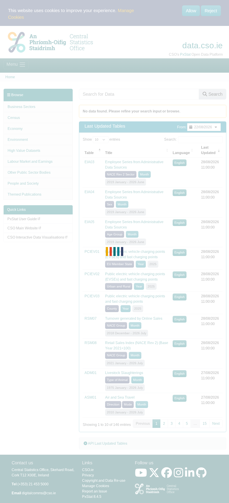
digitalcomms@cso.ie (39, 493)
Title (108, 153)
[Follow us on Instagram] (179, 475)
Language (181, 153)
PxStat (185, 54)
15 (205, 423)
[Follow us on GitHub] (202, 475)
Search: (170, 139)
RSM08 (91, 343)
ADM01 (91, 373)
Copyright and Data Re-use (103, 480)
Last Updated (208, 150)
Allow (191, 10)
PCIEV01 (92, 252)
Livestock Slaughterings (124, 373)
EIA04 (89, 192)
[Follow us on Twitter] (155, 475)
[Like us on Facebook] (167, 475)
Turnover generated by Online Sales (133, 318)
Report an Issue (94, 491)
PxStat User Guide (22, 219)
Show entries (101, 139)
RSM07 (91, 318)
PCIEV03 (92, 296)
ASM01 (90, 397)
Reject (211, 10)
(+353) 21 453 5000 (33, 484)
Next (216, 423)
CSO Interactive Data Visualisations (36, 237)
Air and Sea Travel (120, 397)
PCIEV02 (92, 274)
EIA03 (89, 162)
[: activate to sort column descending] (197, 150)
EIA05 (89, 222)
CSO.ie (88, 470)
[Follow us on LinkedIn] (190, 475)
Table (89, 153)
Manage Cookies (95, 486)
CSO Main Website (23, 228)
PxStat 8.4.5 (91, 497)
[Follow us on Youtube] (142, 475)
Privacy (88, 475)
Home (10, 77)
